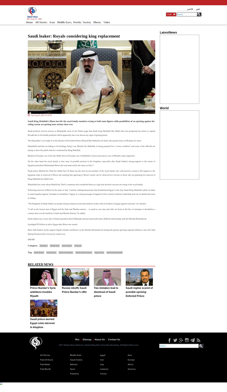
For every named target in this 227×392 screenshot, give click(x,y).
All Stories (41, 22)
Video (106, 22)
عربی (198, 9)
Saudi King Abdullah (114, 252)
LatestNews (168, 32)
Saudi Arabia (66, 246)
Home (29, 22)
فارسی (190, 9)
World (76, 22)
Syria (72, 369)
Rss (77, 339)
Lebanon (104, 369)
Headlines (43, 246)
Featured (78, 246)
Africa (130, 364)
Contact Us (114, 339)
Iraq (102, 364)
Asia (130, 355)
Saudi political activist (84, 252)
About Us (100, 339)
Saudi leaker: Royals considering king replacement (74, 36)
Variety (87, 22)
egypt (102, 355)
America (132, 369)
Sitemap (87, 339)
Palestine (74, 373)
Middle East (64, 22)
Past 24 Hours (46, 360)
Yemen (103, 373)
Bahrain (74, 364)
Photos (97, 22)
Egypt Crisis (99, 252)
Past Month (45, 369)
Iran (52, 22)
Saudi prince (51, 252)
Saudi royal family (66, 252)
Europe (131, 360)
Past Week (45, 364)
